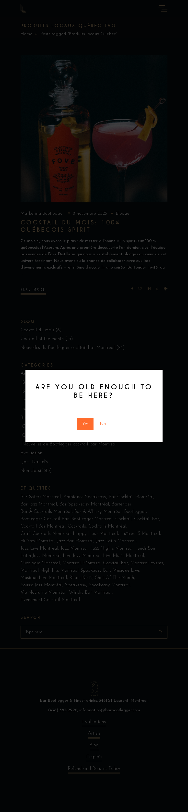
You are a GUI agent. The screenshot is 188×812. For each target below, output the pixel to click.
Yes (85, 424)
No (103, 424)
